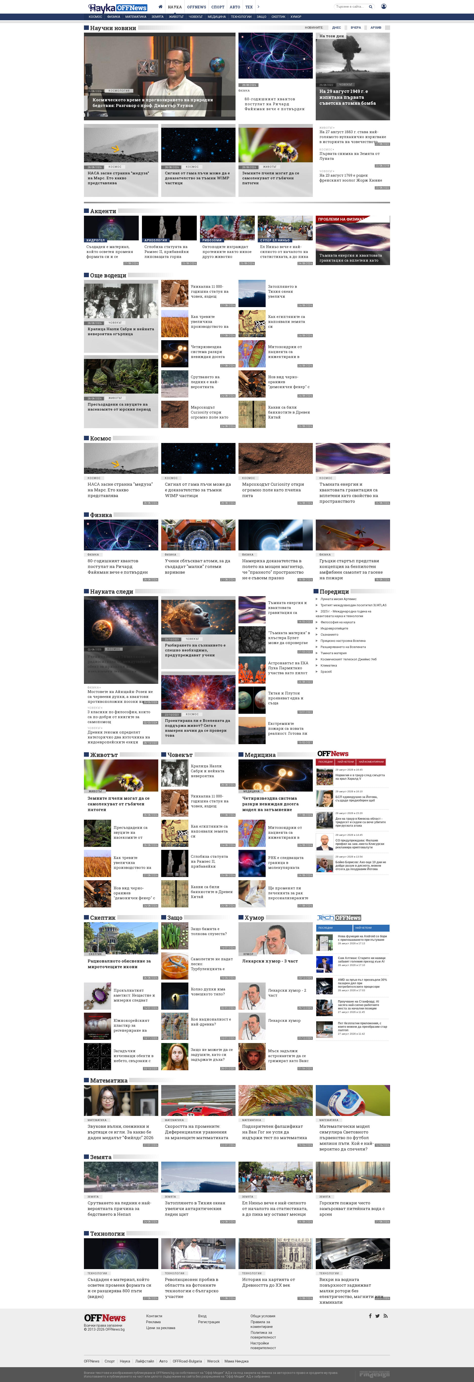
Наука (175, 7)
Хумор (296, 17)
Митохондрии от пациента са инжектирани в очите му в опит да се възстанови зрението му (287, 359)
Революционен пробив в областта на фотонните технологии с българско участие (191, 1288)
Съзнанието (329, 634)
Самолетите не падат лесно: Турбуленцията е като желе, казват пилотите (212, 968)
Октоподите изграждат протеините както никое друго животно (227, 251)
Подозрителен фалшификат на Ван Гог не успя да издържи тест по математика (274, 1131)
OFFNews (91, 1361)
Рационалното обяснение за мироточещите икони (119, 963)
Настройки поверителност (263, 1345)
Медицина (217, 17)
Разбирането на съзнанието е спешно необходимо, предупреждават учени (195, 650)
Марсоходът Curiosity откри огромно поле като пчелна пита (209, 414)
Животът (176, 17)
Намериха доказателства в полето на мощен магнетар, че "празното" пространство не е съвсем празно (273, 569)
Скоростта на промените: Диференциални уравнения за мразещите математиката (196, 1131)
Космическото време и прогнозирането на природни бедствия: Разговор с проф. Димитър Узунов (153, 102)
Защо (261, 17)
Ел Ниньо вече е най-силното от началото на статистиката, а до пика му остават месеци (284, 254)
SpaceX (326, 671)
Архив (376, 27)
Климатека (329, 665)
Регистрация (209, 1322)
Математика (135, 17)
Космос (95, 17)
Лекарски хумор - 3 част (270, 961)
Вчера (356, 27)
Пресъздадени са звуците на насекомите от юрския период (119, 407)
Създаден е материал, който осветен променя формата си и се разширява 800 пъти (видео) (109, 256)
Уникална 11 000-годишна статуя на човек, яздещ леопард (210, 294)
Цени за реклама (160, 1328)
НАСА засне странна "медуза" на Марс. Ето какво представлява (118, 177)
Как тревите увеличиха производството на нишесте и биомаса (210, 324)
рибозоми (212, 240)
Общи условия (263, 1316)
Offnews (196, 7)
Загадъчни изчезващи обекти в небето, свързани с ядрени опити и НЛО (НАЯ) (134, 1060)
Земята (158, 17)
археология (155, 240)
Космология (119, 90)
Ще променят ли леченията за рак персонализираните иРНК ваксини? (288, 895)
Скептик (278, 17)
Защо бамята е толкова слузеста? (209, 931)
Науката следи (111, 591)
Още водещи (108, 275)
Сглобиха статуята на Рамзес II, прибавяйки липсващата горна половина (166, 254)
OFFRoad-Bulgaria (187, 1361)
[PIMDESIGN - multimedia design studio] (372, 1376)
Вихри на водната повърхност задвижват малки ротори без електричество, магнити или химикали (351, 1291)
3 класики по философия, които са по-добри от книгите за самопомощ (119, 716)
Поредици (334, 591)
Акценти (103, 211)
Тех (249, 7)
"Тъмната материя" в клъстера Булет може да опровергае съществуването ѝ (289, 640)
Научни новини (113, 28)
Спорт (217, 7)
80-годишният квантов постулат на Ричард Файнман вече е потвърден (275, 103)
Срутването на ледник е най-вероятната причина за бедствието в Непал (210, 386)
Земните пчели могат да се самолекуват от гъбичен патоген (270, 177)
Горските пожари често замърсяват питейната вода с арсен (352, 1208)
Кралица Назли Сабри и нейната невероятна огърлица (121, 331)
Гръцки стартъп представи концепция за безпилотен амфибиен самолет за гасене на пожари (351, 569)
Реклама (153, 1322)
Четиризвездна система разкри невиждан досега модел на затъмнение (208, 356)
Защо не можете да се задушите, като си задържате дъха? (212, 1054)
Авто (235, 7)
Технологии (241, 17)
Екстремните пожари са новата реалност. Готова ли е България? (287, 731)
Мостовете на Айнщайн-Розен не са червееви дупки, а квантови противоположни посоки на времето (120, 699)
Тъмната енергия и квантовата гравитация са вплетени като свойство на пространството (350, 260)
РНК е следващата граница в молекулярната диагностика (286, 865)
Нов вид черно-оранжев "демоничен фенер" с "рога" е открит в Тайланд (289, 386)
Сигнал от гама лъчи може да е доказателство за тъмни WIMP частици (197, 177)
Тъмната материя (334, 653)
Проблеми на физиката (342, 219)
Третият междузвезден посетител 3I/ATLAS (354, 605)
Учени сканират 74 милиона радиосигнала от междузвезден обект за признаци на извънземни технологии (119, 664)
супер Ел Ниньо (275, 240)
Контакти (154, 1316)
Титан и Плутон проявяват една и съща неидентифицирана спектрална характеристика (288, 705)
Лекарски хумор (284, 1020)
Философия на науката (338, 622)
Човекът (196, 17)
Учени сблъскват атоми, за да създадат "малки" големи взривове (197, 566)
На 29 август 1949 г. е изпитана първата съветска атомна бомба (347, 97)
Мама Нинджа (237, 1361)
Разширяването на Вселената (343, 647)
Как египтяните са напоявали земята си (286, 321)
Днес (336, 27)
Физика (113, 17)
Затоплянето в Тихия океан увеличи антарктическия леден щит (285, 296)
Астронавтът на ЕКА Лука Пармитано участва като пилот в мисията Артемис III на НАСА (288, 672)
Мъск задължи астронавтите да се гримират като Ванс (288, 1055)
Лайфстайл (144, 1361)
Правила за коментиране (262, 1324)
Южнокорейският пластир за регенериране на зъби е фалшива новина (131, 1030)
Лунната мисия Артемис (338, 599)
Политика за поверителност (263, 1335)
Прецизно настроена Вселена (343, 641)
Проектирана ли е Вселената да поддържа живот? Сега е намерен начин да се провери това (197, 728)
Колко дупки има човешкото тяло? (208, 991)
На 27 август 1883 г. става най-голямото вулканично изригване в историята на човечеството (352, 136)
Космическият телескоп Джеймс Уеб (348, 659)
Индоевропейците (334, 628)
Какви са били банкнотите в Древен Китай (289, 412)
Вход (202, 1316)
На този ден (331, 35)
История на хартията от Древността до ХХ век (268, 1282)
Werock (213, 1361)
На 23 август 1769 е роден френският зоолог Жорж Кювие (350, 178)
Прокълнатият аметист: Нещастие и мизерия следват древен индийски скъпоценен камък (134, 1000)
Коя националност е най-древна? (211, 1021)
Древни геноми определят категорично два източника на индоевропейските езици (119, 737)
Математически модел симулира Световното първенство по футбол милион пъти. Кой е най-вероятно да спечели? (346, 1137)
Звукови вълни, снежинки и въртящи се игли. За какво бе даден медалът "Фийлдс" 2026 (121, 1131)
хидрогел (95, 240)
